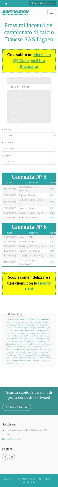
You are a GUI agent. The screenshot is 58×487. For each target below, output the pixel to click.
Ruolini (14, 113)
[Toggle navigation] (51, 12)
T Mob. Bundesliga (13, 319)
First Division (11, 355)
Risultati (14, 80)
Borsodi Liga (37, 347)
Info (52, 189)
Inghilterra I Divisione (14, 330)
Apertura (15, 349)
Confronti (15, 120)
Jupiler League (43, 319)
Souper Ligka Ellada (16, 352)
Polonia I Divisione (43, 344)
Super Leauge (11, 347)
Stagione (6, 156)
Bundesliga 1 (20, 328)
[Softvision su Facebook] (5, 457)
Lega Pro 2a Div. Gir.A (26, 333)
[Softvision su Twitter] (12, 457)
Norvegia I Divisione (15, 339)
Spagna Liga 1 (30, 341)
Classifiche (16, 93)
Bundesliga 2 (31, 328)
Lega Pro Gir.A (42, 330)
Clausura (23, 349)
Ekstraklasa (30, 344)
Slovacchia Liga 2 (12, 363)
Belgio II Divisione (13, 322)
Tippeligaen (46, 336)
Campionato (8, 142)
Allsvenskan (10, 344)
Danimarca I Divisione (39, 322)
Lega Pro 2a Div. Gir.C (19, 336)
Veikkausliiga (11, 325)
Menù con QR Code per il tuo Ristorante (32, 61)
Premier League (30, 358)
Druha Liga (37, 355)
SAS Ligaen (25, 322)
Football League (31, 352)
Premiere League (44, 328)
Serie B (33, 330)
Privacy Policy (45, 479)
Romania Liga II (17, 358)
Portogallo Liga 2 (17, 341)
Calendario (16, 100)
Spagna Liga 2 (42, 341)
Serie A (26, 330)
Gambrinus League (25, 355)
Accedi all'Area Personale (43, 3)
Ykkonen (20, 325)
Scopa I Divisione (32, 360)
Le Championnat (32, 325)
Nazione (6, 129)
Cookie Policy (29, 482)
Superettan (21, 344)
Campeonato (33, 349)
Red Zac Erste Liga (29, 319)
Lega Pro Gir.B (11, 333)
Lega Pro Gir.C (35, 336)
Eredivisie (27, 339)
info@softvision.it (14, 439)
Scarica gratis (14, 407)
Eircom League (44, 352)
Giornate (15, 106)
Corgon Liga (45, 360)
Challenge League (24, 347)
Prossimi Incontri (19, 86)
